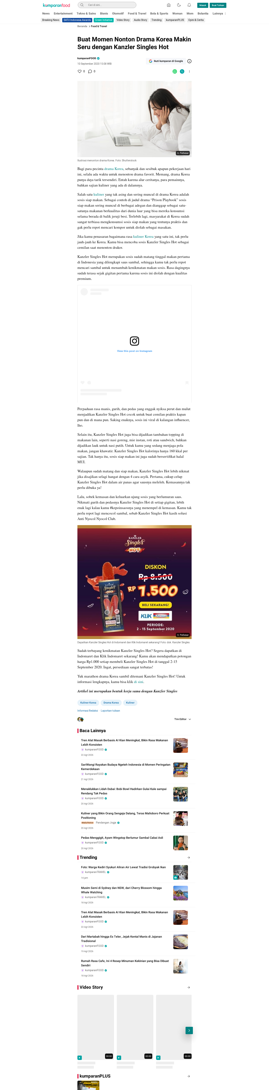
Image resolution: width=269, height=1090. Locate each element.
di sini (138, 681)
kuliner (99, 194)
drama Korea (113, 168)
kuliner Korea (143, 236)
